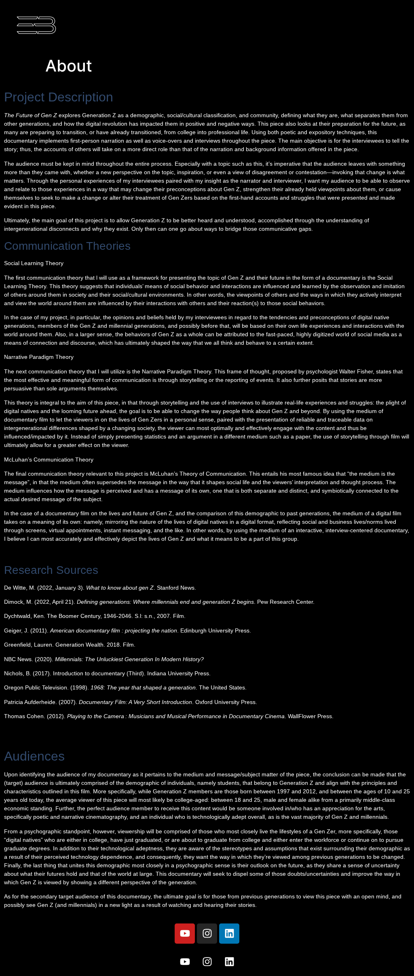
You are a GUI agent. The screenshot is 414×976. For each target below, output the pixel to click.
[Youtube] (185, 933)
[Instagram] (207, 933)
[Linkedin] (229, 933)
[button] (306, 26)
